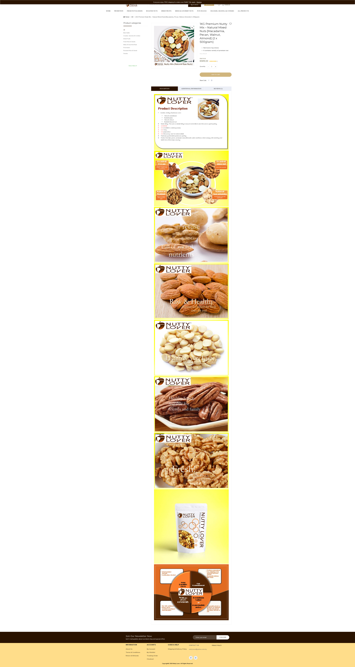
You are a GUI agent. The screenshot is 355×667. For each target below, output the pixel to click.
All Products (243, 11)
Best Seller (126, 33)
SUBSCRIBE (222, 637)
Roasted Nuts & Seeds (130, 50)
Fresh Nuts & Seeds (134, 11)
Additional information (191, 88)
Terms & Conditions (133, 652)
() (217, 61)
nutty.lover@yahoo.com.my (198, 649)
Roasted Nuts (152, 11)
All (132, 17)
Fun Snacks (202, 11)
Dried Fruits (166, 11)
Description (164, 88)
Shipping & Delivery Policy (177, 649)
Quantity (202, 66)
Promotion (118, 11)
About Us (129, 649)
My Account (151, 649)
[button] (216, 645)
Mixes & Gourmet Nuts (184, 11)
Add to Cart (215, 74)
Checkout (150, 659)
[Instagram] (195, 658)
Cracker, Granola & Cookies (222, 11)
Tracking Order (152, 656)
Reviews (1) (218, 88)
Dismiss (199, 2)
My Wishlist (151, 652)
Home (108, 11)
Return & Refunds (132, 656)
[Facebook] (191, 658)
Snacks (125, 53)
